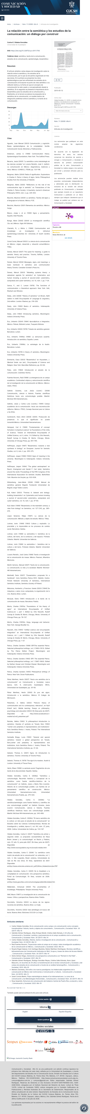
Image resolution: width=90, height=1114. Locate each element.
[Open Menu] (2, 18)
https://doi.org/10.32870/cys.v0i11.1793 (25, 51)
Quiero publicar (44, 1019)
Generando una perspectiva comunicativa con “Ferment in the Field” (51, 956)
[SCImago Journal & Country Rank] (19, 1058)
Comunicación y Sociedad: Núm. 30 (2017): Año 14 (30, 937)
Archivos (17, 24)
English (25, 1012)
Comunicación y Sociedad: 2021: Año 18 (26, 958)
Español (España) (65, 1012)
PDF (58, 80)
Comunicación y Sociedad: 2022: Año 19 (49, 947)
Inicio (9, 24)
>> (24, 988)
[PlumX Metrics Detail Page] (68, 215)
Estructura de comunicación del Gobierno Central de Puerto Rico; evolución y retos (52, 981)
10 (20, 988)
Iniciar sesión (44, 999)
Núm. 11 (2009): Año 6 (30, 24)
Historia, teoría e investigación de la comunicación (48, 940)
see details (68, 238)
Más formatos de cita (62, 111)
